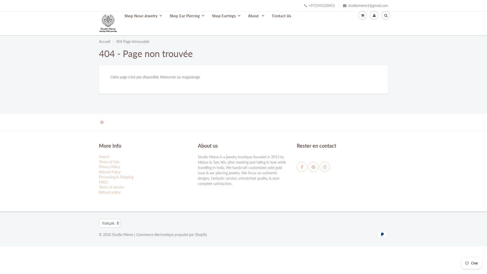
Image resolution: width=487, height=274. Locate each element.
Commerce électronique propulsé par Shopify (171, 234)
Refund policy (109, 192)
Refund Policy (109, 172)
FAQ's (103, 182)
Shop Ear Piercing (185, 15)
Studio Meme (122, 234)
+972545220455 (322, 5)
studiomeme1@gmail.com (368, 5)
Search (104, 157)
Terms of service (111, 187)
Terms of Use (109, 162)
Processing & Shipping (116, 177)
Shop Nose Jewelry (141, 15)
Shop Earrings (224, 15)
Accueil (104, 41)
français (108, 223)
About (254, 15)
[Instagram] (325, 167)
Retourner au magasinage (180, 77)
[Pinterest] (313, 167)
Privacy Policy (109, 167)
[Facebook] (302, 167)
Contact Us (281, 15)
